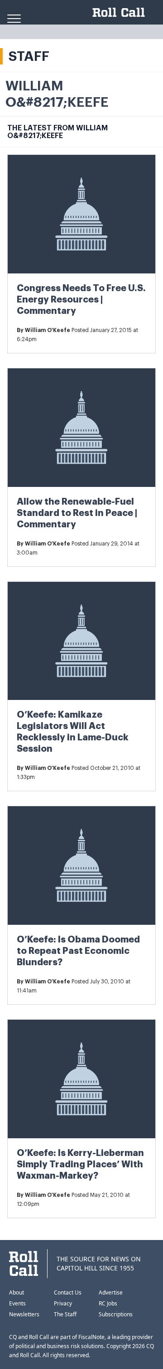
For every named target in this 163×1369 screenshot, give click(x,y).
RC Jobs (108, 1303)
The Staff (65, 1314)
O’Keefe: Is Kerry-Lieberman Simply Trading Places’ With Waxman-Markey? (80, 1164)
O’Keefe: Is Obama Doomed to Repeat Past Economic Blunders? (78, 951)
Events (17, 1303)
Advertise (111, 1292)
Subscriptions (116, 1314)
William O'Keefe (47, 330)
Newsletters (24, 1314)
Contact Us (68, 1292)
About (16, 1292)
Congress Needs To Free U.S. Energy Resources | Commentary (81, 299)
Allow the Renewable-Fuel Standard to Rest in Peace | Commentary (77, 513)
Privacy (63, 1303)
